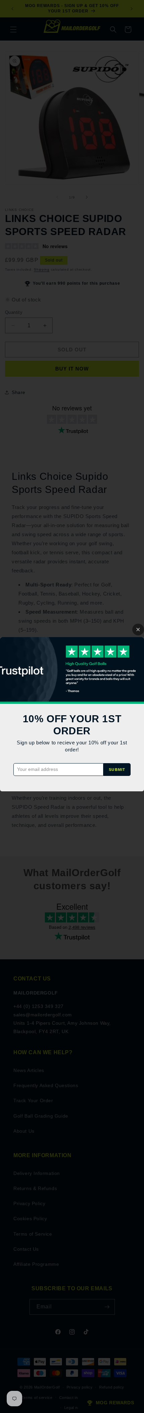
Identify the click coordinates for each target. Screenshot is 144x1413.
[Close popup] (138, 629)
